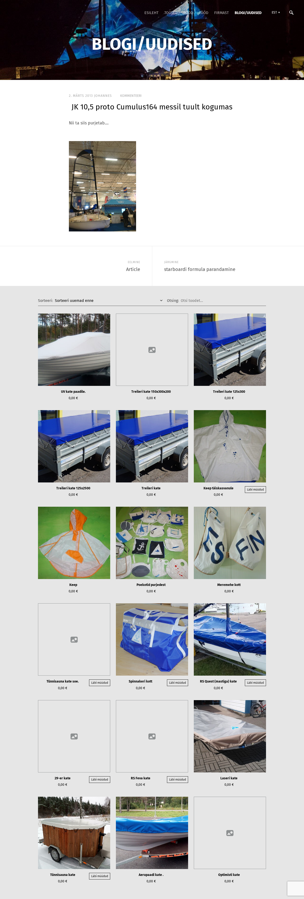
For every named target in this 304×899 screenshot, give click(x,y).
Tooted (170, 12)
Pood (188, 12)
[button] (275, 13)
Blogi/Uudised (248, 12)
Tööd (203, 12)
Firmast (221, 12)
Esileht (151, 12)
